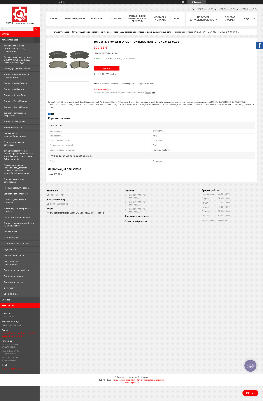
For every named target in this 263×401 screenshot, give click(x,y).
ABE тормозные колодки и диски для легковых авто (145, 32)
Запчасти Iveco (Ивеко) (15, 121)
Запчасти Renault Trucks (15, 95)
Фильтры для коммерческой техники (17, 209)
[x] (52, 114)
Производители (75, 18)
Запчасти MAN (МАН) (14, 89)
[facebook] (49, 114)
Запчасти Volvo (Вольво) (15, 101)
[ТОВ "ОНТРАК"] (19, 14)
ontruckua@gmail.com (12, 368)
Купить (106, 68)
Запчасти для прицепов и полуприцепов (16, 76)
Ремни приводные (13, 127)
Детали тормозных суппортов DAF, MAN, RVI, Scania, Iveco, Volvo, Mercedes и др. (18, 60)
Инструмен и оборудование (17, 217)
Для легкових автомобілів (16, 270)
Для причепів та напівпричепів (11, 262)
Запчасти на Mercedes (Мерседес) (15, 114)
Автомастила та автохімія (16, 243)
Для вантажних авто (14, 255)
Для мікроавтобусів (13, 276)
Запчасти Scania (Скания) (16, 107)
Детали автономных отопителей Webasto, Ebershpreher (14, 48)
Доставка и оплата (160, 18)
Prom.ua (144, 377)
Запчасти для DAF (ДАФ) (15, 83)
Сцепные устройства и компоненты (15, 201)
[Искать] (36, 29)
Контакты (97, 18)
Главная (54, 18)
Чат (252, 393)
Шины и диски (11, 231)
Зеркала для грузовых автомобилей (14, 180)
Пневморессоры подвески (16, 187)
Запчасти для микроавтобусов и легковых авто (19, 224)
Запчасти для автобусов (16, 193)
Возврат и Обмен (230, 18)
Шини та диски (11, 293)
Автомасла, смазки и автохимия (14, 143)
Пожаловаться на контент (124, 380)
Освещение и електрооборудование (15, 135)
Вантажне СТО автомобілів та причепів (137, 18)
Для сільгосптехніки (13, 282)
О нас (177, 18)
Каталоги (115, 18)
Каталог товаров (10, 39)
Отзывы (6, 299)
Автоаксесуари (11, 237)
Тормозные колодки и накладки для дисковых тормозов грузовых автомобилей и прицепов (16, 169)
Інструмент (9, 287)
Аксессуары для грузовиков (17, 68)
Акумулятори (10, 249)
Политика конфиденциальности (203, 18)
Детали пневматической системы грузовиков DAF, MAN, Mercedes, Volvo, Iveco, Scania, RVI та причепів (18, 154)
